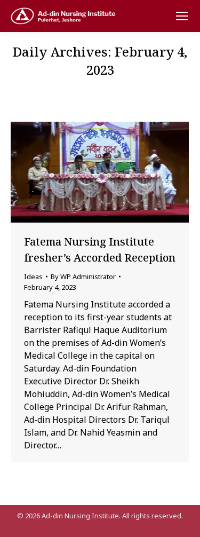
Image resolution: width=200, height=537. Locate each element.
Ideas (33, 276)
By (83, 276)
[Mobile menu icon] (181, 16)
